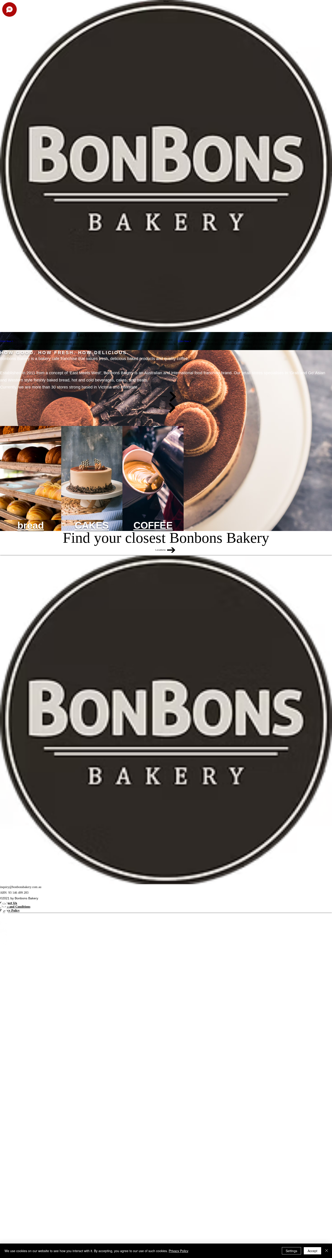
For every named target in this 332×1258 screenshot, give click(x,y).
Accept (312, 1251)
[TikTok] (166, 937)
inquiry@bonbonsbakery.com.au (20, 887)
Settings (291, 1251)
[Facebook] (166, 913)
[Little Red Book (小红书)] (166, 929)
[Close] (326, 1250)
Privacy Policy (178, 1251)
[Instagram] (166, 905)
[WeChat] (166, 921)
